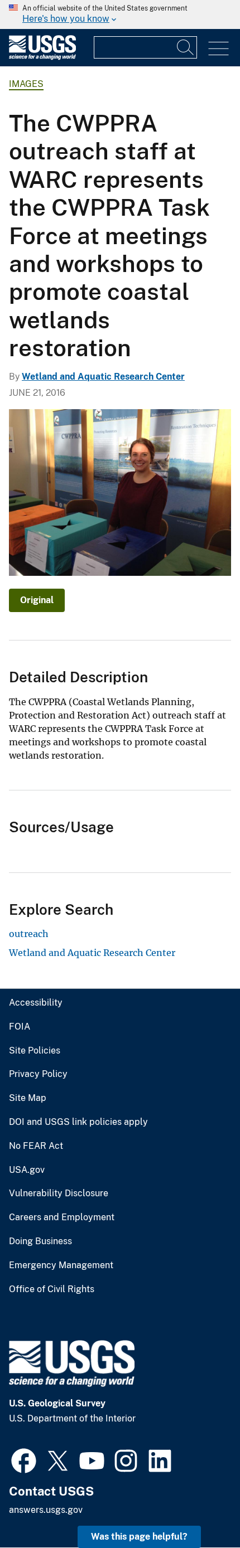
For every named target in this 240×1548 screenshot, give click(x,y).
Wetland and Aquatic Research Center (103, 376)
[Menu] (218, 48)
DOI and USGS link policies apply (78, 1122)
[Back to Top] (199, 1507)
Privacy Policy (38, 1074)
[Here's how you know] (120, 14)
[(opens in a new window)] (24, 1459)
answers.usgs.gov (46, 1510)
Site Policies (34, 1051)
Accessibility (36, 1003)
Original (37, 600)
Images (26, 84)
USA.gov (27, 1170)
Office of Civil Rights (51, 1289)
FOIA (19, 1027)
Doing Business (40, 1241)
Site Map (27, 1098)
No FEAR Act (36, 1146)
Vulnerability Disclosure (58, 1193)
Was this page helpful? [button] (139, 1536)
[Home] (42, 57)
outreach (29, 933)
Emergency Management (61, 1265)
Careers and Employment (61, 1217)
